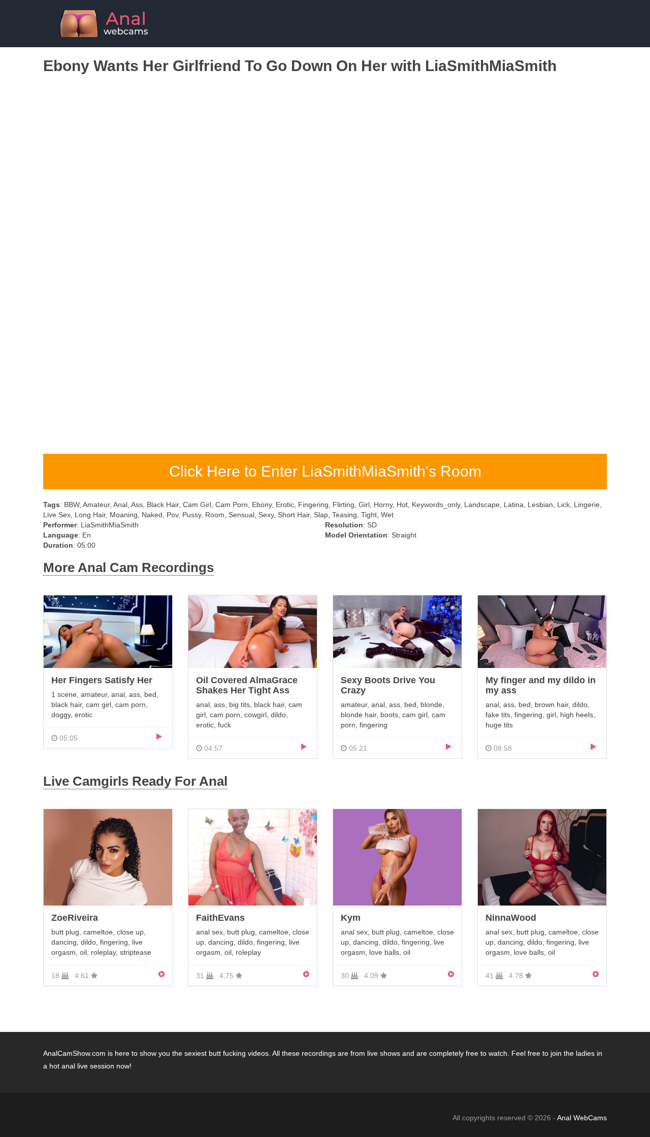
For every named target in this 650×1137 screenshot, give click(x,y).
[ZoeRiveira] (108, 857)
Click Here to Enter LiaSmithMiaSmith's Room (325, 471)
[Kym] (397, 857)
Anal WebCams (582, 1118)
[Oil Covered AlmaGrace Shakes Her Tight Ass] (252, 631)
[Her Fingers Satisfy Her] (108, 631)
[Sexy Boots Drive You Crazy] (397, 631)
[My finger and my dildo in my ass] (542, 631)
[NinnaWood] (542, 857)
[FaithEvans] (252, 857)
